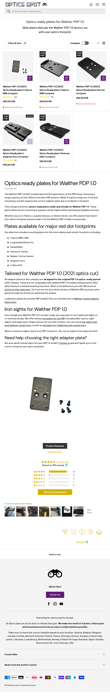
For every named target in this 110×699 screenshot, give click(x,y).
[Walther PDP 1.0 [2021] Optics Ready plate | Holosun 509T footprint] (55, 130)
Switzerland (42, 642)
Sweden (99, 639)
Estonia (39, 636)
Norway (56, 639)
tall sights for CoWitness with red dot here (64, 325)
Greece (75, 636)
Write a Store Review (55, 492)
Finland (48, 636)
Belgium (87, 632)
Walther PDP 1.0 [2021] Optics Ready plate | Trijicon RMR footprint (17, 90)
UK (51, 642)
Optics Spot (15, 685)
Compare (75, 43)
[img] (55, 461)
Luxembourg (30, 639)
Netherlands (44, 639)
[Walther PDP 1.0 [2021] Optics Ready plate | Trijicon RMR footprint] (18, 66)
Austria (78, 632)
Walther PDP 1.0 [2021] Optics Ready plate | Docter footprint (90, 90)
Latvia (9, 639)
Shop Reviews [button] (55, 451)
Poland (64, 639)
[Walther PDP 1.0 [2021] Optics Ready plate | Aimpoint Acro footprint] (18, 130)
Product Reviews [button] (55, 445)
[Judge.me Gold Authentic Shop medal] (74, 531)
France (56, 636)
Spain (91, 639)
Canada (11, 636)
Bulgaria (96, 632)
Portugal (73, 639)
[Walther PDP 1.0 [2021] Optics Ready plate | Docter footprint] (91, 66)
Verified (80, 542)
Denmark (29, 636)
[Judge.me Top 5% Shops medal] (99, 531)
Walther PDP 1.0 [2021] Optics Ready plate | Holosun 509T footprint (55, 153)
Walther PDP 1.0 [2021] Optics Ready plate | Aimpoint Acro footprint (15, 153)
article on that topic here (18, 289)
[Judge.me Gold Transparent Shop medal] (82, 531)
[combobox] (55, 11)
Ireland (92, 636)
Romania (83, 639)
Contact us (64, 343)
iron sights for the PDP (53, 318)
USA (71, 642)
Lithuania (18, 639)
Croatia (20, 636)
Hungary (84, 636)
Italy (99, 636)
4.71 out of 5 (62, 461)
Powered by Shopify (28, 685)
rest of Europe (60, 642)
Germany (65, 636)
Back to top (55, 554)
